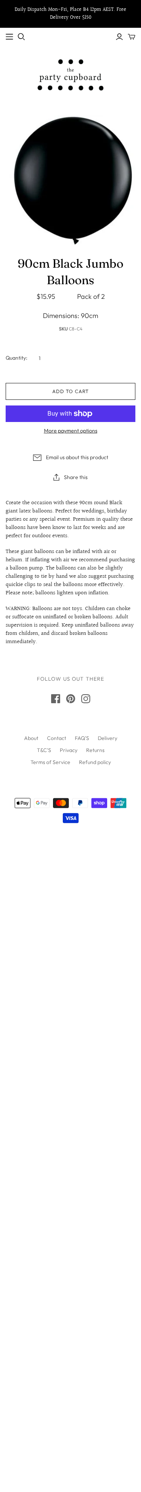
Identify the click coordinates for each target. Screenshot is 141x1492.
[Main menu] (9, 37)
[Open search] (21, 37)
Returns (95, 750)
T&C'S (44, 750)
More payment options (70, 430)
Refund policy (95, 762)
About (31, 738)
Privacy (68, 750)
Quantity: (16, 357)
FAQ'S (82, 738)
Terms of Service (50, 762)
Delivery (107, 738)
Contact (56, 738)
